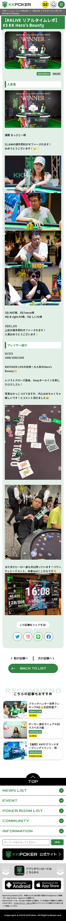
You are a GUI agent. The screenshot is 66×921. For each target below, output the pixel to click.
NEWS (14, 790)
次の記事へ (45, 658)
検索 (57, 842)
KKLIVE (25, 10)
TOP (4, 10)
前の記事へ (21, 658)
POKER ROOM (22, 810)
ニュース (14, 10)
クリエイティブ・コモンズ (23, 903)
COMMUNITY (15, 820)
